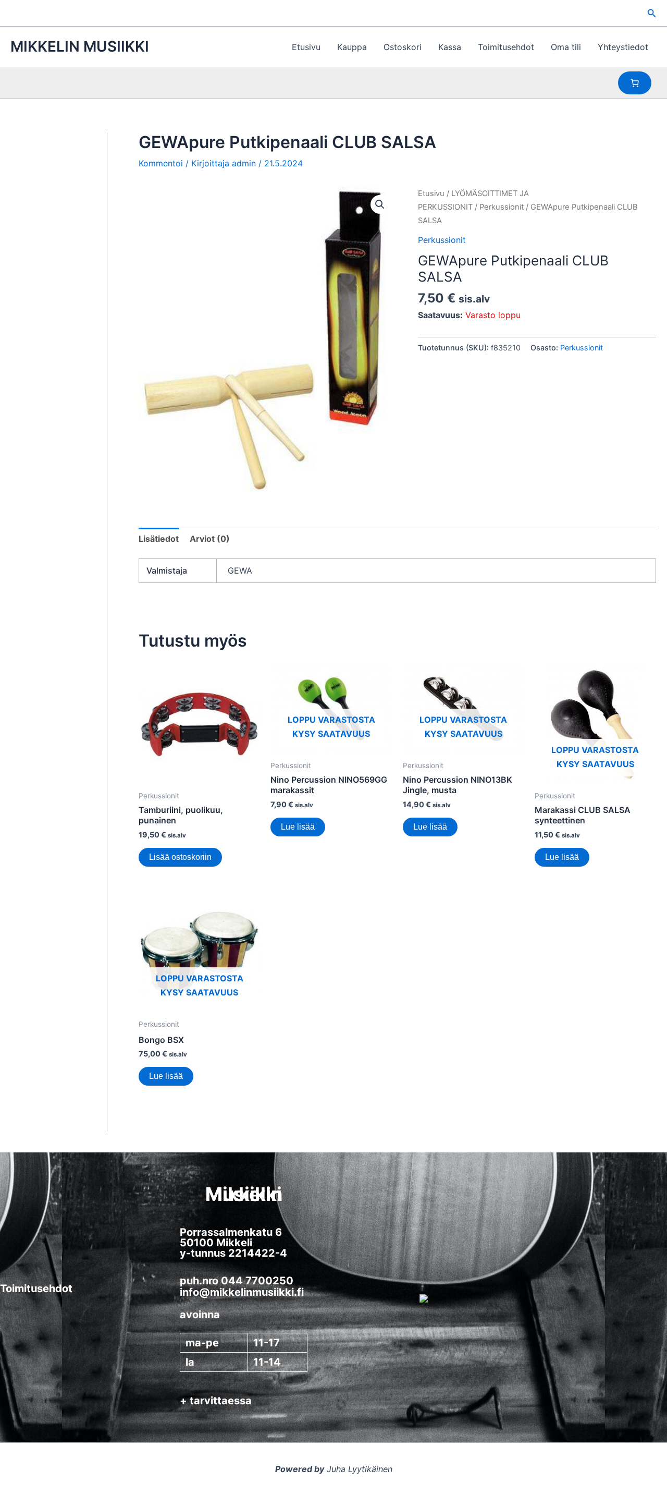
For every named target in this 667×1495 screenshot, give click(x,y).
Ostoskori (403, 47)
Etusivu (306, 47)
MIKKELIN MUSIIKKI (79, 46)
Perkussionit (501, 207)
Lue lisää (298, 826)
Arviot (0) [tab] (210, 538)
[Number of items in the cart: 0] (634, 82)
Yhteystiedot (623, 47)
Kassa (449, 47)
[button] (652, 13)
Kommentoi (161, 163)
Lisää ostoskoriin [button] (180, 857)
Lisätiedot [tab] (159, 538)
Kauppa (352, 47)
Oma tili (566, 47)
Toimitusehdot (506, 47)
